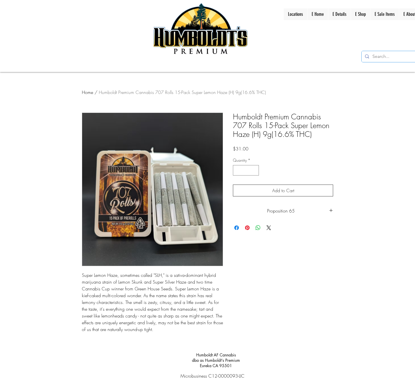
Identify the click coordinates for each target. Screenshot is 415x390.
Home (87, 92)
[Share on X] (268, 227)
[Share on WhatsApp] (258, 227)
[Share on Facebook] (236, 227)
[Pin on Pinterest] (247, 227)
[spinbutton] (246, 170)
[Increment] (254, 170)
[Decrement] (237, 170)
